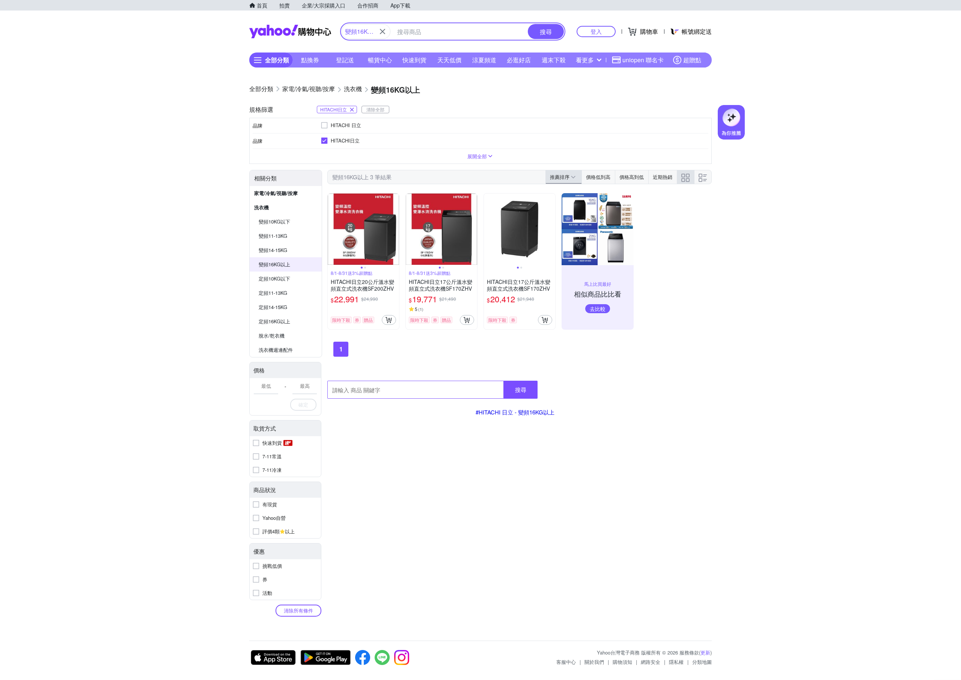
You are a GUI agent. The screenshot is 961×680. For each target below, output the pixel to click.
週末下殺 (554, 60)
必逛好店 (519, 60)
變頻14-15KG (273, 250)
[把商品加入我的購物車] (389, 320)
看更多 (585, 60)
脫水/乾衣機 (272, 335)
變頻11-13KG (273, 235)
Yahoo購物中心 (290, 32)
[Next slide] (394, 229)
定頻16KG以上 (274, 321)
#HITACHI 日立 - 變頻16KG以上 (515, 412)
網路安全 (650, 661)
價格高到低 (631, 176)
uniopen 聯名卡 (643, 60)
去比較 (598, 308)
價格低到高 (598, 176)
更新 (705, 652)
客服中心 (566, 661)
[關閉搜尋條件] (382, 31)
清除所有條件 (298, 610)
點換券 (310, 60)
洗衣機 (261, 207)
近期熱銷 (662, 176)
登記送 (345, 60)
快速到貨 (414, 60)
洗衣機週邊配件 (276, 349)
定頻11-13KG (273, 292)
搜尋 (520, 389)
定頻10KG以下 (274, 278)
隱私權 (676, 661)
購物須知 (622, 661)
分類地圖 (702, 661)
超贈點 (692, 60)
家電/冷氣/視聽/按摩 (276, 193)
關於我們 (594, 661)
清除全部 (375, 109)
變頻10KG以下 (274, 221)
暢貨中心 (380, 60)
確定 (303, 404)
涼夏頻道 (484, 60)
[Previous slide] (332, 229)
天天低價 (449, 60)
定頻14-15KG (273, 307)
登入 (596, 31)
